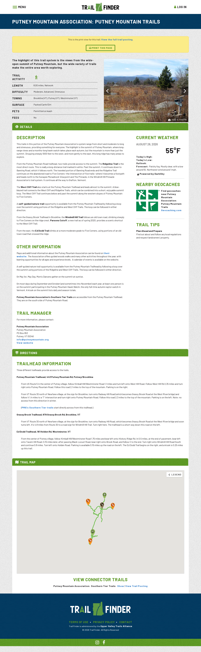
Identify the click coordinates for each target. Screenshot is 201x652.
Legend (176, 474)
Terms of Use (78, 622)
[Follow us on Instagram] (97, 643)
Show (120, 586)
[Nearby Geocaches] (148, 200)
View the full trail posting (117, 39)
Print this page (102, 47)
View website (25, 342)
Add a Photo (179, 119)
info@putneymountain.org (33, 339)
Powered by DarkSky (152, 173)
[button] (90, 541)
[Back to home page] (100, 6)
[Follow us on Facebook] (104, 643)
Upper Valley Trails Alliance (116, 626)
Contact (125, 622)
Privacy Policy (104, 622)
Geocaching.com (171, 210)
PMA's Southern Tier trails (38, 407)
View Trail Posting (136, 586)
